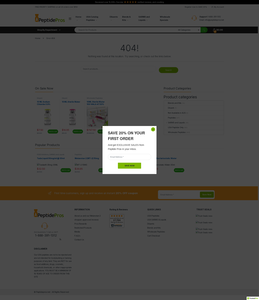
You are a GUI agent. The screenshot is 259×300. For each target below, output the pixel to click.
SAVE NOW (129, 166)
